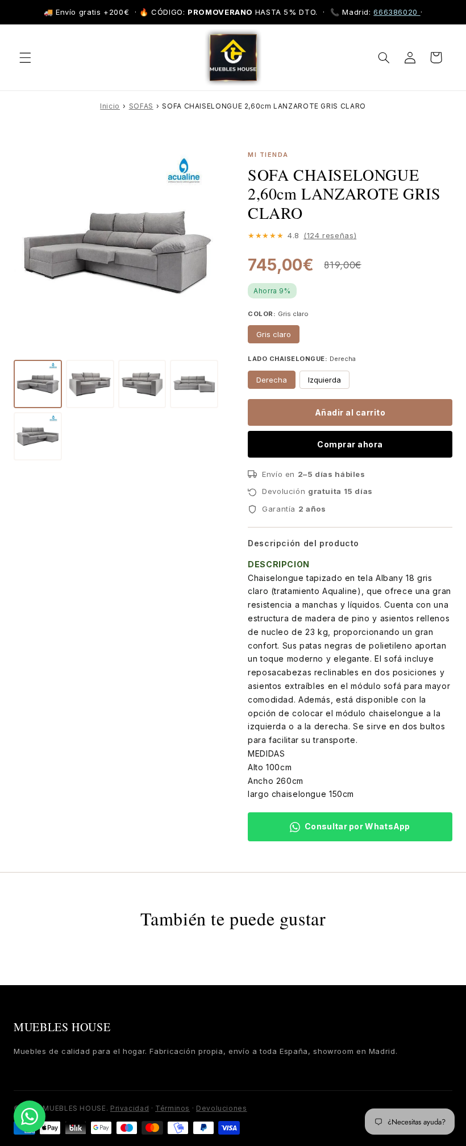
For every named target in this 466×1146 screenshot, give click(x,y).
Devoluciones (221, 1108)
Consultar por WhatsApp (357, 826)
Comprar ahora (350, 444)
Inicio (110, 106)
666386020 (396, 11)
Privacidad (129, 1108)
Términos (172, 1108)
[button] (25, 57)
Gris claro (273, 334)
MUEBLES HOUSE (62, 1027)
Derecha (271, 379)
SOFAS (141, 106)
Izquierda (324, 379)
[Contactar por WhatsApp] (29, 1116)
